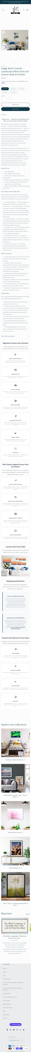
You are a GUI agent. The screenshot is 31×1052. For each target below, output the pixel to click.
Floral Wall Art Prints (14, 832)
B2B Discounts (6, 993)
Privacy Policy (6, 1000)
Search (5, 968)
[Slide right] (19, 63)
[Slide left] (12, 63)
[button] (3, 10)
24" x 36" (5, 88)
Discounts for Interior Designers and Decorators (12, 989)
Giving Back (6, 1014)
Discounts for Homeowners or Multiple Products (13, 983)
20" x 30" (13, 88)
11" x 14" (13, 92)
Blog (4, 975)
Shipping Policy (7, 1004)
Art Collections (7, 979)
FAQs (4, 1011)
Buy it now (15, 109)
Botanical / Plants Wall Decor (14, 759)
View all (28, 914)
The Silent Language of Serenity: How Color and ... (14, 937)
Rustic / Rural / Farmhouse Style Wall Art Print (15, 904)
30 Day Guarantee (7, 1007)
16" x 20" (5, 92)
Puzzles (5, 1018)
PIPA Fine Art (13, 1051)
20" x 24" (22, 88)
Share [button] (4, 114)
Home (4, 972)
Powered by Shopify (20, 1051)
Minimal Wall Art (14, 868)
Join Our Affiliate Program (10, 997)
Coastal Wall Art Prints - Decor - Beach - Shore (15, 796)
